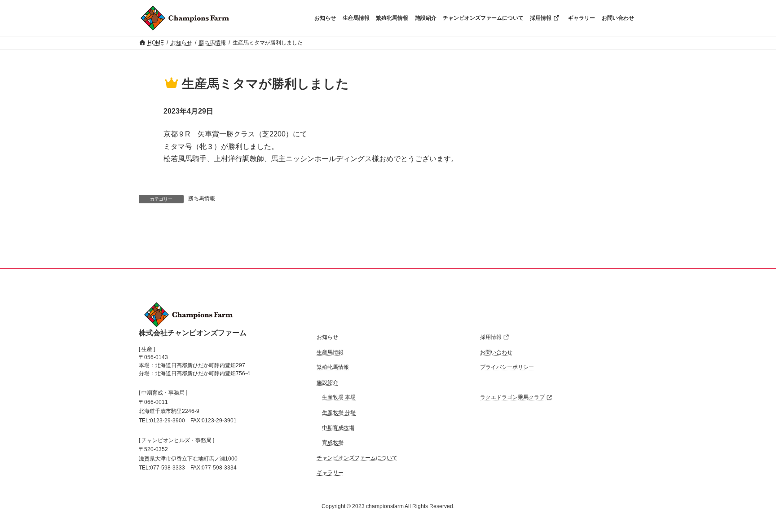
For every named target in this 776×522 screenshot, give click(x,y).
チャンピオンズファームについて (357, 458)
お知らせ (327, 337)
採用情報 (491, 337)
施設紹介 (327, 382)
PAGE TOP (754, 498)
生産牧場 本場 (339, 398)
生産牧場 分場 (339, 412)
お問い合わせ (496, 352)
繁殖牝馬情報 (333, 367)
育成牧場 (333, 442)
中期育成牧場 (338, 428)
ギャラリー (330, 473)
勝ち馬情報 (201, 198)
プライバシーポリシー (507, 367)
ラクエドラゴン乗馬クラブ (513, 398)
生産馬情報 (330, 352)
